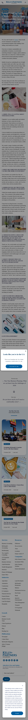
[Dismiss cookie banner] (22, 686)
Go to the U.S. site (14, 366)
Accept (17, 713)
